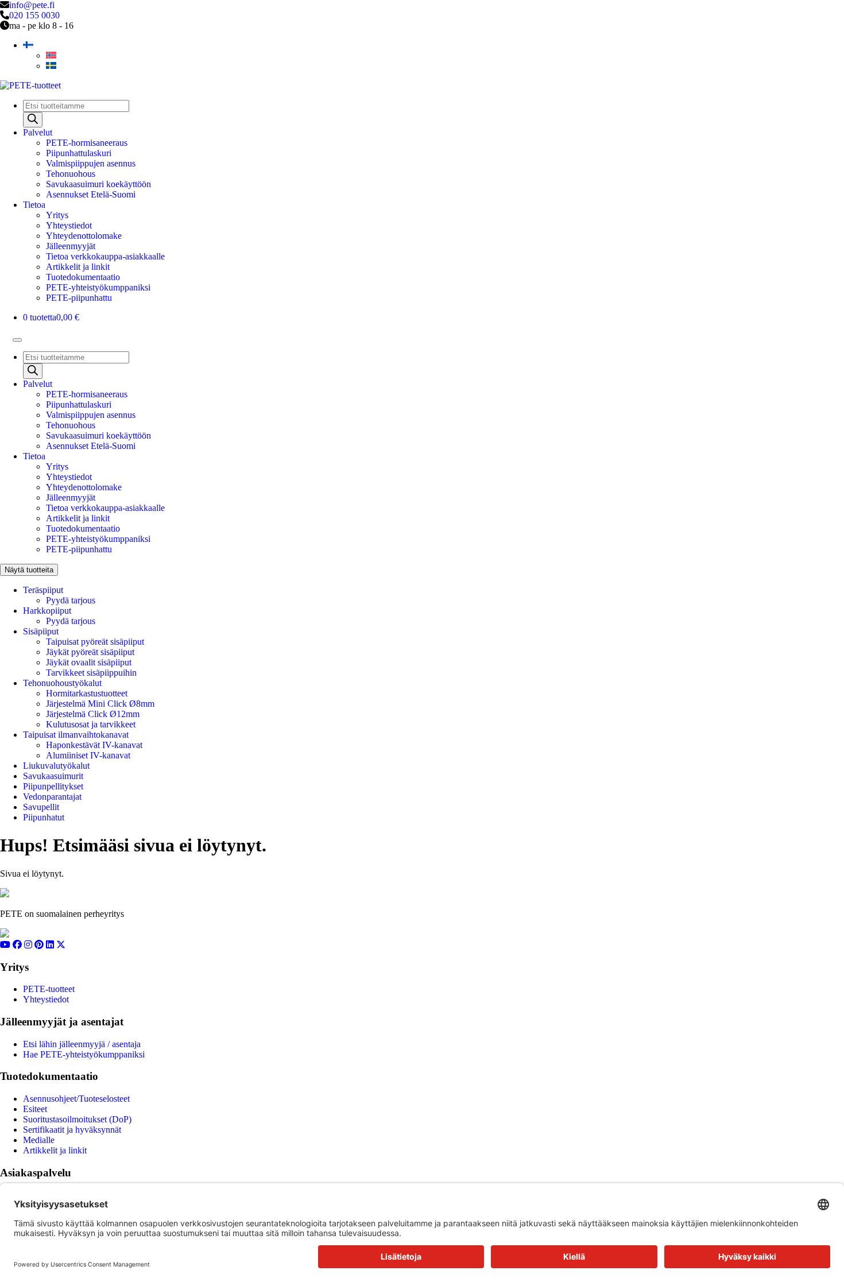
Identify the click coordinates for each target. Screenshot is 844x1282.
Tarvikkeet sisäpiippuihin (91, 672)
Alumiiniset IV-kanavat (88, 755)
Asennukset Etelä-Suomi (90, 194)
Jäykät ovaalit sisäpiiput (88, 662)
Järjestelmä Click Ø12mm (93, 714)
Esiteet (35, 1109)
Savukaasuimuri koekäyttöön (98, 184)
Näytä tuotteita (29, 570)
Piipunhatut (43, 817)
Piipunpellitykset (53, 786)
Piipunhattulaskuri (78, 153)
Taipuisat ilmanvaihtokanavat (76, 734)
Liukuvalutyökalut (56, 765)
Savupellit (41, 807)
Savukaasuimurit (53, 776)
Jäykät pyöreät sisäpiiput (90, 652)
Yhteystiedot (69, 225)
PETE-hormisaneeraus (86, 143)
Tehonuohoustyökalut (62, 683)
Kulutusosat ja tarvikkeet (90, 724)
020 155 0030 (34, 15)
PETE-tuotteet (49, 989)
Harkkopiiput (47, 610)
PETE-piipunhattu (79, 298)
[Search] (32, 119)
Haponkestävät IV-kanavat (94, 745)
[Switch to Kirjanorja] (51, 55)
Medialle (39, 1140)
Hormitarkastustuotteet (86, 693)
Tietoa (34, 205)
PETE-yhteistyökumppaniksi (98, 287)
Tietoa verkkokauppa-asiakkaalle (105, 256)
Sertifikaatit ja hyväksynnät (72, 1129)
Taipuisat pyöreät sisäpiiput (95, 641)
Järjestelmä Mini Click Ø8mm (100, 703)
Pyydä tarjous (70, 600)
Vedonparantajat (52, 796)
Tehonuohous (70, 174)
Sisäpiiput (41, 631)
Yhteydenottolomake (84, 236)
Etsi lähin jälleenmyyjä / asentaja (82, 1044)
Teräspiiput (43, 590)
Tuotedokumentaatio (83, 277)
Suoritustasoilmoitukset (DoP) (77, 1119)
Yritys (57, 215)
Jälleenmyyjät (70, 246)
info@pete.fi (32, 5)
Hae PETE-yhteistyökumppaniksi (84, 1054)
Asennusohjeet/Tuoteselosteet (76, 1098)
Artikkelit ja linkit (78, 267)
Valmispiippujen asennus (90, 163)
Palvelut (37, 132)
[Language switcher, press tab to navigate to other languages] (28, 45)
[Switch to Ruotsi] (51, 66)
